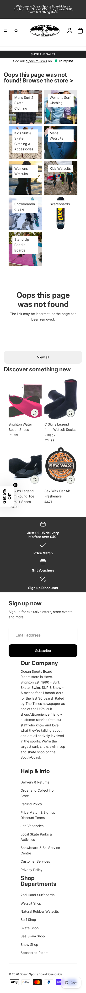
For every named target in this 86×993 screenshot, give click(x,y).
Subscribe (43, 650)
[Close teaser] (15, 485)
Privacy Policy (32, 870)
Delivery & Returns (35, 782)
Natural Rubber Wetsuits (40, 911)
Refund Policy (31, 804)
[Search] (16, 30)
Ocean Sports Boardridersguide (41, 974)
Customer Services (35, 861)
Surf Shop (28, 919)
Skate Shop (30, 928)
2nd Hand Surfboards (37, 895)
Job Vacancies (32, 826)
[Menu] (5, 30)
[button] (7, 496)
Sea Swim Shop (33, 936)
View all (43, 357)
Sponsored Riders (34, 953)
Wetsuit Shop (31, 903)
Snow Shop (29, 944)
